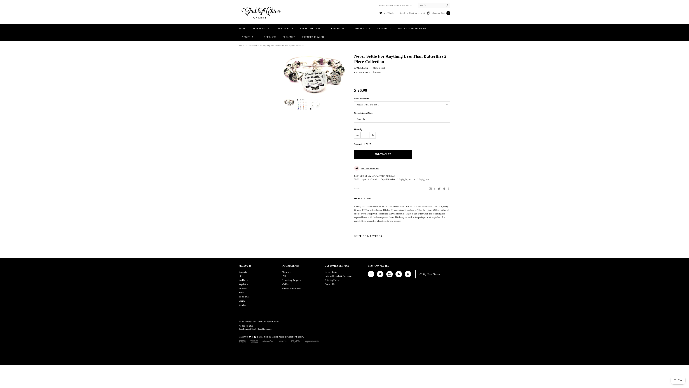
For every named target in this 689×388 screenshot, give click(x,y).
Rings (241, 292)
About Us (286, 272)
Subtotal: (358, 144)
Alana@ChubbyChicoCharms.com (258, 329)
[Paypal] (296, 341)
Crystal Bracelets (388, 179)
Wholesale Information (292, 288)
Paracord (243, 288)
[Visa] (242, 341)
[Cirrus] (312, 341)
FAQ (284, 276)
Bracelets (243, 272)
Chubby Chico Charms (430, 274)
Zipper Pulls (244, 296)
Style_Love (424, 179)
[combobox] (434, 5)
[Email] (430, 188)
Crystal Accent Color (363, 113)
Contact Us (330, 284)
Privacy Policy (331, 272)
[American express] (254, 341)
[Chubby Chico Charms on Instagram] (389, 274)
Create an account (417, 13)
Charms (242, 301)
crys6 (364, 179)
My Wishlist (389, 13)
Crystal (374, 179)
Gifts (241, 276)
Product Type (362, 72)
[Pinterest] (444, 188)
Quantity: (358, 129)
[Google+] (449, 188)
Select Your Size (361, 98)
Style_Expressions (407, 179)
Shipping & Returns (368, 236)
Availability (361, 68)
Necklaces (243, 280)
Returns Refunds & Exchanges (338, 276)
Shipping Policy (332, 280)
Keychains (243, 284)
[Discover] (282, 341)
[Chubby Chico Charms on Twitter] (380, 274)
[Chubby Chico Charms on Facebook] (371, 274)
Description (363, 198)
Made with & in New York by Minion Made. (261, 337)
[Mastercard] (268, 341)
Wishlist (285, 284)
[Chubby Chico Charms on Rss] (398, 274)
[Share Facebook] (434, 188)
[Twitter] (439, 188)
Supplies (242, 305)
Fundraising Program (291, 280)
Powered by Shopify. (294, 337)
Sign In (403, 13)
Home (241, 45)
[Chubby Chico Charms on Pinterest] (408, 274)
